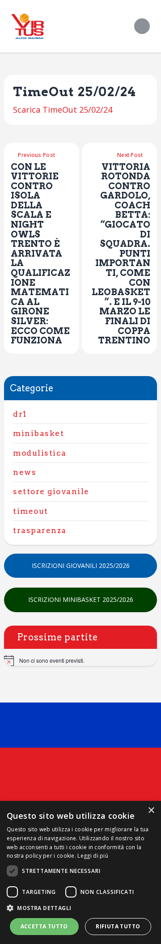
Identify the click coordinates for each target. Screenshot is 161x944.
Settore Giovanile (51, 491)
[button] (80, 908)
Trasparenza (40, 530)
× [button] (151, 810)
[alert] (80, 660)
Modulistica (40, 453)
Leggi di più (92, 855)
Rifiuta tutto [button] (118, 926)
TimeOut (30, 511)
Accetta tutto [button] (44, 926)
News (24, 472)
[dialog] (80, 872)
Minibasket (38, 433)
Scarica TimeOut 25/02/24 (62, 109)
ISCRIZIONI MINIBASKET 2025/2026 (80, 599)
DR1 (20, 414)
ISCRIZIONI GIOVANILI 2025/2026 (81, 565)
